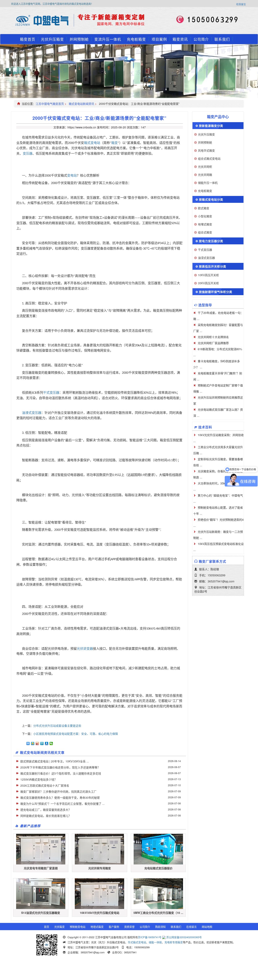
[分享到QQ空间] (32, 743)
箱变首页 (27, 39)
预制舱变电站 (77, 927)
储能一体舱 (155, 942)
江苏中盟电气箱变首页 (50, 104)
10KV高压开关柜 (208, 275)
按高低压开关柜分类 (212, 266)
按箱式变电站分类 (211, 199)
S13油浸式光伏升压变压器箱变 (40, 913)
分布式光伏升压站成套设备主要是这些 (57, 726)
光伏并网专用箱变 (99, 868)
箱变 (114, 143)
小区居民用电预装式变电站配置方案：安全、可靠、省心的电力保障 (75, 734)
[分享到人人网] (46, 743)
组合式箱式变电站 (209, 158)
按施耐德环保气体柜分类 (215, 292)
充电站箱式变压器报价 (158, 868)
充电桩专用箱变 (173, 942)
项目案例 (159, 39)
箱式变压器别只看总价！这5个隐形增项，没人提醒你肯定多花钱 (60, 773)
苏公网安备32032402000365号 (184, 937)
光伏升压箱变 (52, 39)
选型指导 (205, 305)
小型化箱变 (205, 216)
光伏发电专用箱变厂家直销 (41, 868)
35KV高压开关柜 (208, 283)
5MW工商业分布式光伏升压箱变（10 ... (158, 913)
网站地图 (207, 927)
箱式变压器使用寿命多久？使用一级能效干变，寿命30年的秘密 (60, 797)
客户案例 (114, 927)
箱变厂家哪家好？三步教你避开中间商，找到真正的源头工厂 (58, 791)
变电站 (72, 175)
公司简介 (201, 39)
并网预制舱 (79, 39)
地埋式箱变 (205, 224)
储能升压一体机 (208, 183)
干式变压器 (51, 392)
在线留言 (191, 927)
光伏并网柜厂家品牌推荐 (213, 343)
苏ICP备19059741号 (149, 937)
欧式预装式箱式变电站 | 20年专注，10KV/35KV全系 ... (54, 761)
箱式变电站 (92, 143)
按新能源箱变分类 (211, 126)
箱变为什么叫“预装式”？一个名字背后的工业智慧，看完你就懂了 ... (62, 804)
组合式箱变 (205, 232)
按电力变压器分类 (211, 241)
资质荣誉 (129, 927)
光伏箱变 (59, 927)
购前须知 (160, 927)
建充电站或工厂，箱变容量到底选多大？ (45, 810)
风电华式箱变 (206, 150)
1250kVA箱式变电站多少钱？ (38, 779)
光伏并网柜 (205, 167)
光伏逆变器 (85, 648)
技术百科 (205, 427)
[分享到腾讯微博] (42, 743)
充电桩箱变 (136, 39)
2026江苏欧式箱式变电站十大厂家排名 (44, 785)
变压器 (27, 153)
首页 (46, 927)
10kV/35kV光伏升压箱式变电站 (99, 913)
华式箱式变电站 (137, 942)
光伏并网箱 (205, 175)
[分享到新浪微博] (37, 743)
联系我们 (222, 39)
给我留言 (241, 4)
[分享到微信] (51, 743)
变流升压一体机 (107, 39)
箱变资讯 (180, 39)
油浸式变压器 (31, 412)
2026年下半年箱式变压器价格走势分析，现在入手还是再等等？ (60, 767)
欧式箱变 (203, 208)
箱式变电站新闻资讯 (81, 104)
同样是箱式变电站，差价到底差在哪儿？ (45, 816)
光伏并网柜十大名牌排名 (213, 337)
